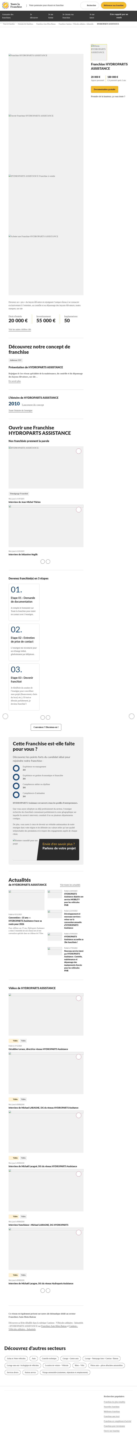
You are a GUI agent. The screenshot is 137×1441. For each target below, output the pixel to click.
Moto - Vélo (79, 1365)
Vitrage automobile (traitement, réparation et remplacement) (65, 1372)
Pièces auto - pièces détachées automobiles (107, 1365)
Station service (30, 1372)
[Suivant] (131, 716)
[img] (25, 16)
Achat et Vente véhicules (16, 1358)
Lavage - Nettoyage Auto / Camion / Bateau (101, 1358)
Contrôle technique (49, 1358)
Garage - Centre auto (71, 1358)
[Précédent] (5, 716)
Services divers (12, 1372)
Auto (34, 1358)
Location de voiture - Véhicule (56, 1365)
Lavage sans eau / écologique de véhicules (23, 1365)
